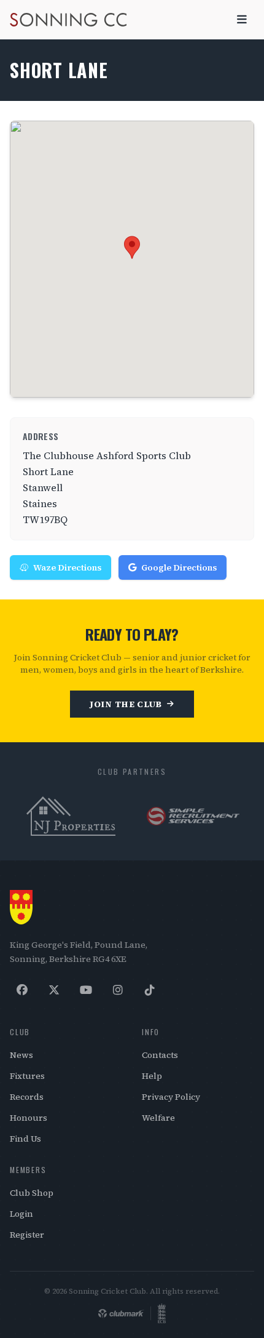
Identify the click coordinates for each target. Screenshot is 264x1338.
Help (152, 1076)
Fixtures (27, 1076)
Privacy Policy (171, 1097)
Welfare (158, 1118)
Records (27, 1097)
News (21, 1055)
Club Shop (31, 1193)
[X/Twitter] (54, 990)
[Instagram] (118, 990)
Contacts (160, 1055)
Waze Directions (67, 567)
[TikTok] (150, 990)
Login (21, 1214)
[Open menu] (242, 19)
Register (27, 1234)
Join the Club (126, 704)
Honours (28, 1118)
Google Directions (179, 567)
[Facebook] (22, 990)
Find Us (25, 1138)
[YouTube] (86, 990)
